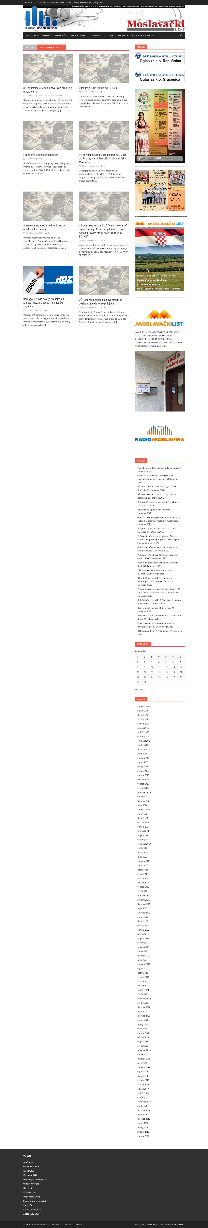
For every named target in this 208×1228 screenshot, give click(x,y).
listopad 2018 (143, 1110)
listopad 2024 (143, 801)
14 (181, 667)
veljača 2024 (143, 835)
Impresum (28, 2)
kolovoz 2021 (143, 964)
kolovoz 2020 (143, 1015)
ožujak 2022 (143, 934)
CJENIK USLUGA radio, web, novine (50, 2)
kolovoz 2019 (143, 1067)
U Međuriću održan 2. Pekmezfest (153, 630)
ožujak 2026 (143, 727)
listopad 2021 (143, 955)
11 (159, 667)
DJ (49, 158)
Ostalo (109, 35)
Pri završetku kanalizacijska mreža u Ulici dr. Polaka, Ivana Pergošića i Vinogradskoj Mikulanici (102, 158)
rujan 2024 (142, 805)
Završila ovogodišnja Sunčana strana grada (157, 467)
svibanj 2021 (143, 977)
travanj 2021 (143, 981)
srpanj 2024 (142, 813)
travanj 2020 (143, 1033)
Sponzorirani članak (33, 1200)
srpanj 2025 (142, 762)
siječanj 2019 (143, 1097)
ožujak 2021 (143, 985)
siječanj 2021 (143, 994)
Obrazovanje (29, 1183)
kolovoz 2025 (143, 758)
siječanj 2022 (143, 942)
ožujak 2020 (143, 1037)
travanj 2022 (143, 929)
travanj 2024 (143, 826)
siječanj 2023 (143, 891)
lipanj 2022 (142, 921)
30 (145, 682)
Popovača (60, 35)
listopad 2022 (143, 904)
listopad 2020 (143, 1007)
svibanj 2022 (143, 925)
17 (152, 672)
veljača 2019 (143, 1093)
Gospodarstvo (30, 1166)
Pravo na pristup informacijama (79, 2)
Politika (27, 1192)
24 (152, 677)
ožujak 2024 (143, 831)
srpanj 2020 (142, 1020)
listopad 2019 (143, 1058)
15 (138, 672)
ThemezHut (180, 1224)
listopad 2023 (143, 852)
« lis (136, 689)
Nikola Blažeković (55, 95)
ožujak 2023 (143, 882)
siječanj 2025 (143, 788)
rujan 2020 (142, 1011)
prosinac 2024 (144, 792)
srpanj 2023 (142, 865)
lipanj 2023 (142, 869)
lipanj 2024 (142, 818)
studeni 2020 (143, 1002)
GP (105, 91)
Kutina (47, 35)
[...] (59, 110)
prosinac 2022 (144, 895)
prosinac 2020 (144, 998)
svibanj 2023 (143, 873)
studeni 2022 (143, 899)
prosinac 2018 (144, 1101)
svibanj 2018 (143, 1131)
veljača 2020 (143, 1041)
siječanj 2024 (143, 839)
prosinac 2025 (144, 740)
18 (159, 672)
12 (166, 667)
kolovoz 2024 (143, 809)
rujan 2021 (142, 959)
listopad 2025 (143, 749)
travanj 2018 (143, 1136)
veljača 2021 (143, 990)
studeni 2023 (143, 848)
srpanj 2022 (142, 916)
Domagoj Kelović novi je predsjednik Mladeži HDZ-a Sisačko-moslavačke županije (43, 302)
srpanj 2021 (142, 968)
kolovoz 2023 (143, 861)
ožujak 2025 (143, 779)
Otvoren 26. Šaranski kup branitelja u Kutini (158, 502)
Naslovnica (32, 35)
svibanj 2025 (143, 770)
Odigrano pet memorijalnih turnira (154, 607)
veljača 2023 (143, 886)
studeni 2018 (143, 1105)
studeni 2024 (143, 796)
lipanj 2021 (142, 972)
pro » (142, 689)
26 (166, 677)
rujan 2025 (142, 753)
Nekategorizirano (32, 1179)
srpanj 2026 (142, 710)
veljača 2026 (143, 732)
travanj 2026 (143, 723)
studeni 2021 (143, 951)
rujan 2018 (142, 1114)
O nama (121, 35)
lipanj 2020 (142, 1024)
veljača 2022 (143, 938)
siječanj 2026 (143, 736)
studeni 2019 (143, 1054)
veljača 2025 (143, 783)
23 (145, 677)
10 (152, 667)
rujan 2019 (142, 1062)
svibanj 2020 (143, 1028)
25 (159, 677)
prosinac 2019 (144, 1050)
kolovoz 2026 (143, 706)
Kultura (27, 1170)
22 (138, 677)
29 (138, 682)
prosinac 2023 (144, 843)
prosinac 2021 (144, 947)
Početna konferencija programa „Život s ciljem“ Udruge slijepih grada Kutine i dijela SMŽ (158, 539)
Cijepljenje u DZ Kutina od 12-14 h (98, 88)
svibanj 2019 (143, 1080)
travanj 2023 (143, 878)
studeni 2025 (143, 745)
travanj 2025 (143, 775)
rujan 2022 (142, 908)
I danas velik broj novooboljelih (40, 154)
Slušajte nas (98, 2)
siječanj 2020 (143, 1045)
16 (145, 672)
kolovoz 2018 (143, 1118)
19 (166, 672)
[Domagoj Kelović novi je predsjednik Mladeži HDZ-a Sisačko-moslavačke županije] (48, 279)
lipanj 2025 (142, 766)
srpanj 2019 (142, 1071)
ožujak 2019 (143, 1088)
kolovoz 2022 (143, 912)
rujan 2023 (142, 856)
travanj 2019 (143, 1084)
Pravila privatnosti (143, 35)
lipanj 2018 (142, 1127)
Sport (26, 1205)
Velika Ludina (78, 35)
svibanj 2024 (143, 822)
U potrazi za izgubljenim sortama (153, 509)
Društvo (27, 1162)
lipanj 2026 (142, 715)
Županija (95, 35)
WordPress (154, 1224)
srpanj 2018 (142, 1123)
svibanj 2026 (143, 719)
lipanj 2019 (142, 1075)
